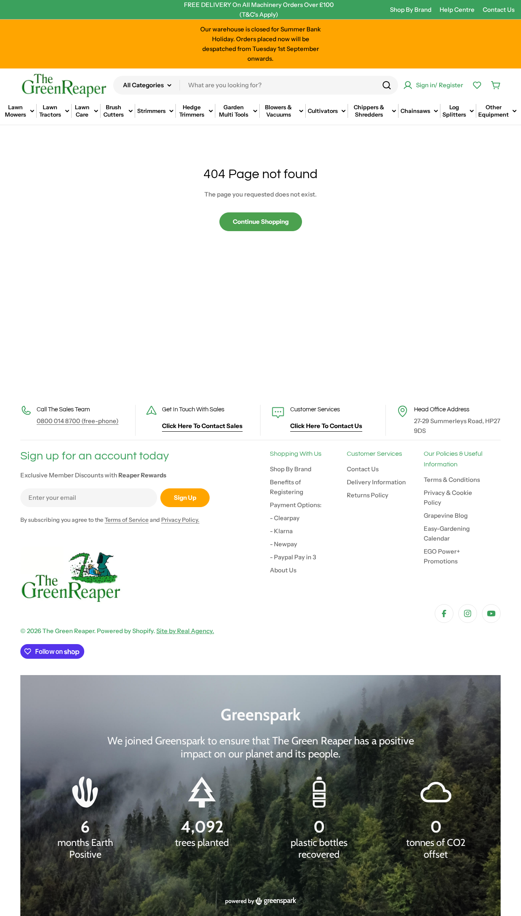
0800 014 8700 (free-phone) (77, 421)
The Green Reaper (68, 631)
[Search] (387, 85)
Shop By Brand (410, 9)
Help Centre (457, 9)
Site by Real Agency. (185, 631)
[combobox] (255, 85)
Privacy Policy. (180, 519)
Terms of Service (127, 519)
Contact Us (498, 9)
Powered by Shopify (125, 631)
